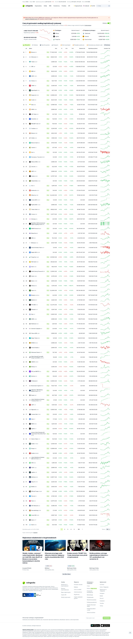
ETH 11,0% (79, 1)
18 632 (27, 1)
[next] (82, 529)
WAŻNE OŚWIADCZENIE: (28, 629)
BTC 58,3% (74, 1)
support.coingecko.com (31, 19)
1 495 (33, 1)
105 (79, 529)
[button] (66, 574)
